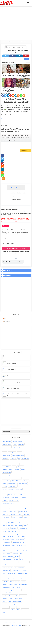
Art (19, 458)
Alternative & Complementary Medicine (16, 449)
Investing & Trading (23, 528)
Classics (4, 483)
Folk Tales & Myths (23, 511)
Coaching (5, 486)
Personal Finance (6, 570)
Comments (7, 321)
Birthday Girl (10, 357)
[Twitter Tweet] (5, 56)
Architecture (13, 458)
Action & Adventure (7, 441)
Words (13, 609)
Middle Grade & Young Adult (8, 550)
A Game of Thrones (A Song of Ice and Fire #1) (17, 394)
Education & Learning (13, 500)
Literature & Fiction (7, 542)
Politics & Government (22, 573)
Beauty (14, 466)
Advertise (14, 622)
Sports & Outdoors (18, 598)
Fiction (10, 511)
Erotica (20, 506)
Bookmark (5, 225)
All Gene (4, 449)
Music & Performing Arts (8, 556)
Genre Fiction (26, 514)
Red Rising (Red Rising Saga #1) (14, 382)
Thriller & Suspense (7, 604)
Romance (4, 584)
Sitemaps (25, 622)
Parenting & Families (24, 562)
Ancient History (12, 452)
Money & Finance (6, 553)
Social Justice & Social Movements (10, 595)
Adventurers (21, 444)
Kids (19, 531)
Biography (17, 469)
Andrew (19, 452)
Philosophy (24, 570)
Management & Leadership (18, 542)
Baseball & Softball (6, 466)
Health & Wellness (6, 520)
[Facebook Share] (12, 56)
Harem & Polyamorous (17, 517)
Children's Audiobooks (16, 477)
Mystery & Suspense (7, 559)
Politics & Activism (11, 573)
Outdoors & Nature (7, 562)
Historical (14, 520)
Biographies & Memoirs (7, 469)
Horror (25, 525)
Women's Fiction (6, 609)
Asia (15, 461)
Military (18, 550)
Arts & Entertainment (7, 461)
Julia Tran (14, 531)
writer (4, 612)
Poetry (4, 573)
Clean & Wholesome (22, 483)
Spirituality (5, 598)
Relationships (5, 581)
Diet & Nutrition (6, 497)
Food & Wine (5, 514)
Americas (5, 452)
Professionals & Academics (21, 576)
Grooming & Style (6, 517)
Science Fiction (17, 590)
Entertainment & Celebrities (8, 503)
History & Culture (11, 522)
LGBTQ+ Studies (11, 536)
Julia (14, 58)
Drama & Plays (14, 497)
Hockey (19, 522)
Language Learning (18, 534)
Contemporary (7, 58)
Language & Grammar (7, 534)
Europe (4, 508)
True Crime (26, 604)
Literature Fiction (20, 539)
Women (19, 606)
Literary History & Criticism (8, 539)
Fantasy (27, 508)
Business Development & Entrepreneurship (12, 475)
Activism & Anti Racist (17, 441)
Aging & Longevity (16, 447)
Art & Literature (25, 458)
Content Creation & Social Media (9, 492)
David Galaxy (21, 494)
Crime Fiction (21, 492)
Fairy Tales (21, 508)
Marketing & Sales (6, 545)
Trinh (20, 604)
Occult (21, 559)
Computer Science (13, 486)
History (4, 522)
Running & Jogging (6, 587)
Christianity (26, 480)
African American (6, 447)
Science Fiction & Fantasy (8, 592)
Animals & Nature (6, 455)
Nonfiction (15, 559)
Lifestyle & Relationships (23, 536)
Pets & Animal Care (16, 570)
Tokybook (15, 604)
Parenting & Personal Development (10, 564)
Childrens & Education (16, 480)
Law (25, 534)
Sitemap (10, 622)
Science (18, 587)
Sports (10, 598)
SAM (13, 587)
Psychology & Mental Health (8, 578)
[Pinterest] (10, 95)
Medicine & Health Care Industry (19, 545)
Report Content (25, 150)
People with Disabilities (7, 567)
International (14, 528)
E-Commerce (23, 497)
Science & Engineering (7, 590)
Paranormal (15, 562)
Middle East (5, 548)
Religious (23, 581)
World (18, 609)
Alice (23, 447)
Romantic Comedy (13, 584)
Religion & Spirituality (14, 581)
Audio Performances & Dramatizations (11, 463)
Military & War (25, 550)
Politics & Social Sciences (8, 576)
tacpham (4, 601)
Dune (8, 375)
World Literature (25, 609)
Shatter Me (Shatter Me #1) (13, 388)
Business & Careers (7, 472)
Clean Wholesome (12, 483)
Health (25, 517)
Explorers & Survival (12, 508)
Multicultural (15, 553)
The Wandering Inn (11, 369)
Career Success (6, 477)
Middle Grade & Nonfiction (15, 548)
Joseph (4, 531)
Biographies (20, 466)
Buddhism (23, 469)
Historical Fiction (22, 520)
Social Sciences (22, 595)
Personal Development (19, 567)
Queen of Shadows (11, 363)
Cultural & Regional (12, 494)
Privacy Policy (20, 622)
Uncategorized (6, 606)
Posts (5, 318)
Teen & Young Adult (17, 601)
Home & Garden (18, 525)
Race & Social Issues (21, 578)
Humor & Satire (6, 528)
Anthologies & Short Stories (18, 455)
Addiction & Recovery (7, 444)
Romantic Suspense (23, 584)
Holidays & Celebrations (8, 525)
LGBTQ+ (4, 536)
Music (21, 553)
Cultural (4, 494)
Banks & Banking (24, 463)
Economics (5, 500)
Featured (4, 511)
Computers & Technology (8, 489)
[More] (23, 95)
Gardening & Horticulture (15, 514)
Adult (15, 444)
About (6, 622)
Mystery (17, 556)
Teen (10, 601)
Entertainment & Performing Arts (10, 506)
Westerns (13, 606)
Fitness (15, 511)
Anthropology (5, 458)
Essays (25, 506)
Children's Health (6, 480)
